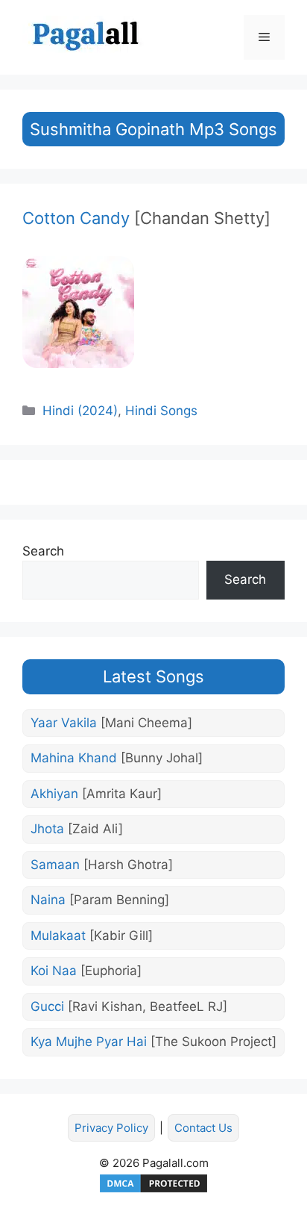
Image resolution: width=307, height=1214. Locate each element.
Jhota (77, 828)
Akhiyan (96, 793)
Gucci (129, 1006)
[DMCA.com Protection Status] (153, 1190)
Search (43, 551)
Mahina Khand (117, 757)
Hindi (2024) (80, 410)
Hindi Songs (161, 410)
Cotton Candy (146, 218)
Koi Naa (86, 970)
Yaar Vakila (111, 722)
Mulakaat (92, 935)
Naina (100, 899)
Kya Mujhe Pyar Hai (153, 1041)
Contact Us (203, 1128)
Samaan (102, 864)
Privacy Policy (111, 1128)
